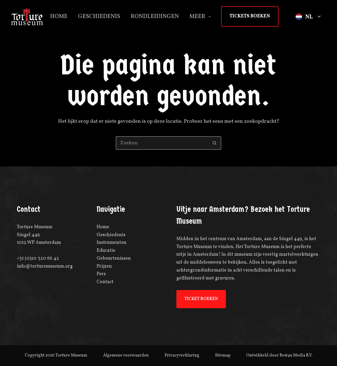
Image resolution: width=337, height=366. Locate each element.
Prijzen (104, 266)
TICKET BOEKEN (201, 299)
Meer (197, 16)
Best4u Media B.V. (296, 355)
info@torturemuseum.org (45, 266)
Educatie (106, 250)
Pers (101, 274)
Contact (105, 282)
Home (58, 16)
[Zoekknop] (214, 143)
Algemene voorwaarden (126, 355)
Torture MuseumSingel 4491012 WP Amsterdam (39, 235)
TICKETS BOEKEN (250, 16)
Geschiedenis (99, 16)
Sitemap (222, 355)
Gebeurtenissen (114, 258)
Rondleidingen (155, 16)
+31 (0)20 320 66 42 (38, 258)
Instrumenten (111, 242)
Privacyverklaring (182, 355)
